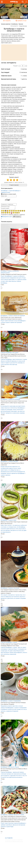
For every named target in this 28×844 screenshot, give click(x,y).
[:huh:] (19, 212)
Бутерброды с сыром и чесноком (10, 588)
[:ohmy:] (4, 211)
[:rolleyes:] (20, 211)
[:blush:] (2, 212)
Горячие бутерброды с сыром (9, 642)
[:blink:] (11, 211)
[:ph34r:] (5, 211)
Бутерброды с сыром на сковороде (10, 399)
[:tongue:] (5, 212)
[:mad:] (2, 211)
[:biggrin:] (24, 211)
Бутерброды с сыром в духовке (9, 461)
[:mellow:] (9, 212)
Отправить (17, 216)
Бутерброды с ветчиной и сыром (10, 767)
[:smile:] (4, 212)
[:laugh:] (17, 212)
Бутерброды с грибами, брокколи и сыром (12, 814)
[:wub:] (11, 213)
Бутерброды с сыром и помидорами (11, 701)
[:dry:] (15, 212)
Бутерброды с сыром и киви (8, 520)
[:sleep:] (13, 212)
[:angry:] (7, 212)
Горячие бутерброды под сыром (9, 352)
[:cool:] (22, 211)
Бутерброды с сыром (7, 190)
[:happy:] (17, 211)
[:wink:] (9, 211)
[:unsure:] (19, 211)
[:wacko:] (15, 211)
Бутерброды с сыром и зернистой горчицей (13, 315)
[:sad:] (13, 211)
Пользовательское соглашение (14, 839)
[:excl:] (7, 211)
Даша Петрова (23, 26)
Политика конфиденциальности (14, 841)
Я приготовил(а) (14, 185)
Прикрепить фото (7, 216)
